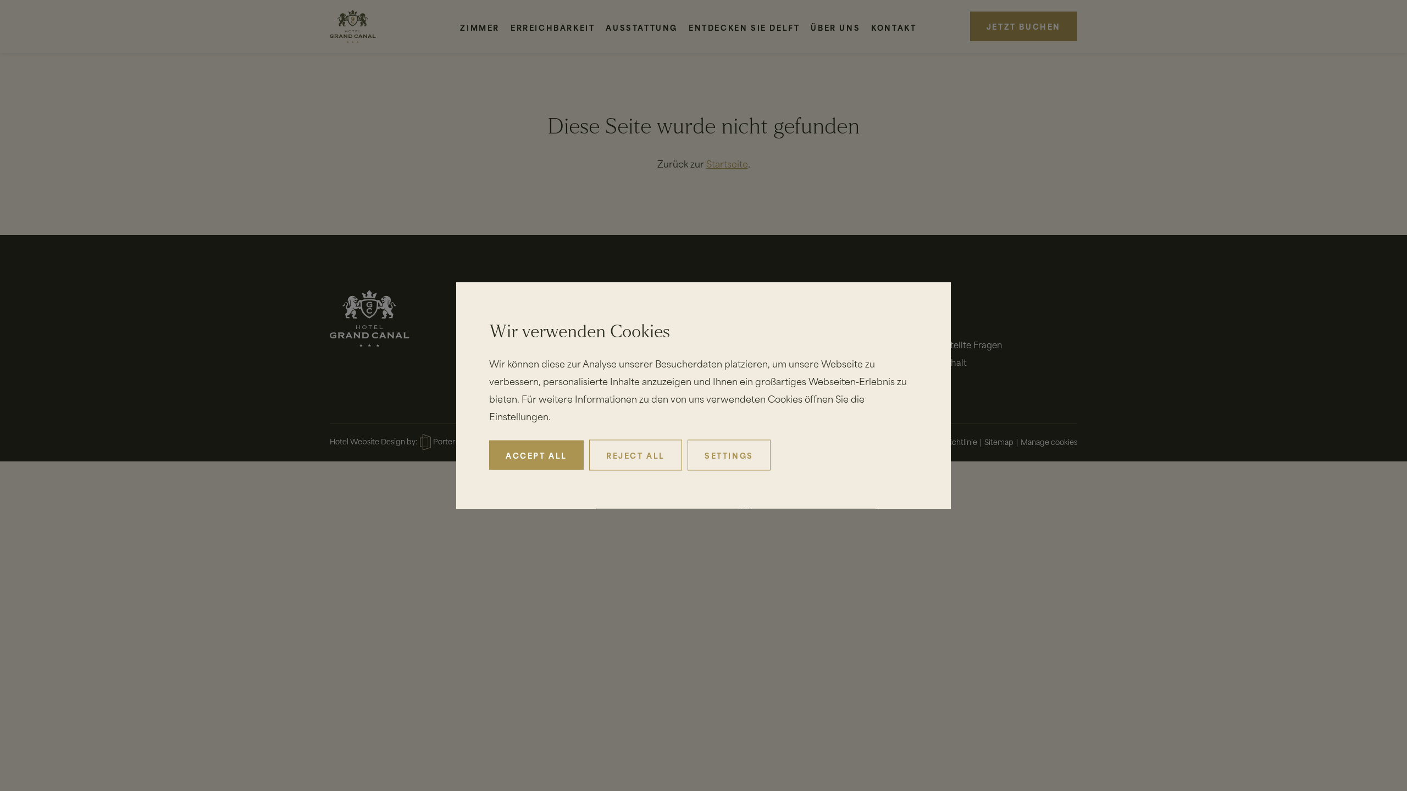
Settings (729, 455)
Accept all (536, 455)
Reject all (635, 455)
